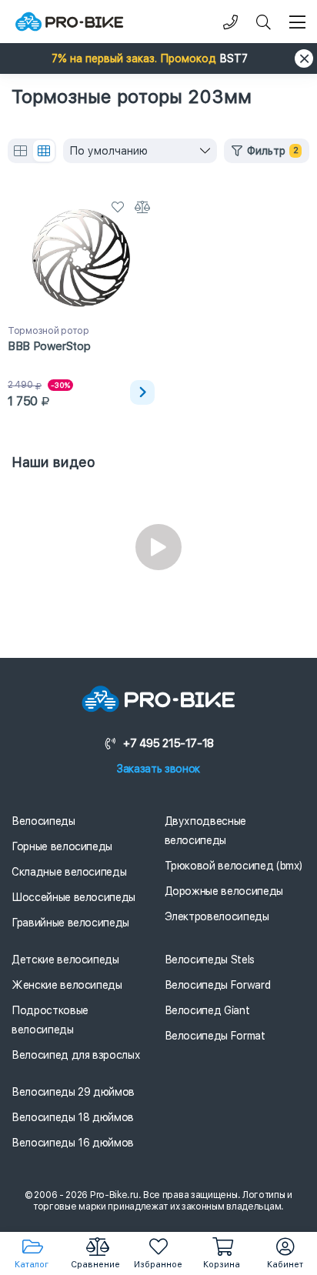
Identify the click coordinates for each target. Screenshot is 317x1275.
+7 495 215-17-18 (168, 743)
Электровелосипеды (217, 916)
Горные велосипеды (62, 846)
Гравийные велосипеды (70, 922)
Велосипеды (43, 821)
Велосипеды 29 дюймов (73, 1092)
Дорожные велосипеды (224, 891)
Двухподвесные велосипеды (205, 830)
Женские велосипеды (67, 985)
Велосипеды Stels (210, 959)
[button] (158, 58)
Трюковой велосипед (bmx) (234, 865)
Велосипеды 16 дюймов (73, 1142)
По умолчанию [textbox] (108, 151)
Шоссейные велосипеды (73, 897)
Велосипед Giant (207, 1010)
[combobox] (140, 151)
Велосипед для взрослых (76, 1055)
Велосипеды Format (215, 1036)
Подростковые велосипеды (50, 1020)
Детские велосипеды (65, 959)
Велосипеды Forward (218, 985)
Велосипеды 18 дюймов (73, 1117)
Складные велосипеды (69, 872)
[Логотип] (69, 21)
